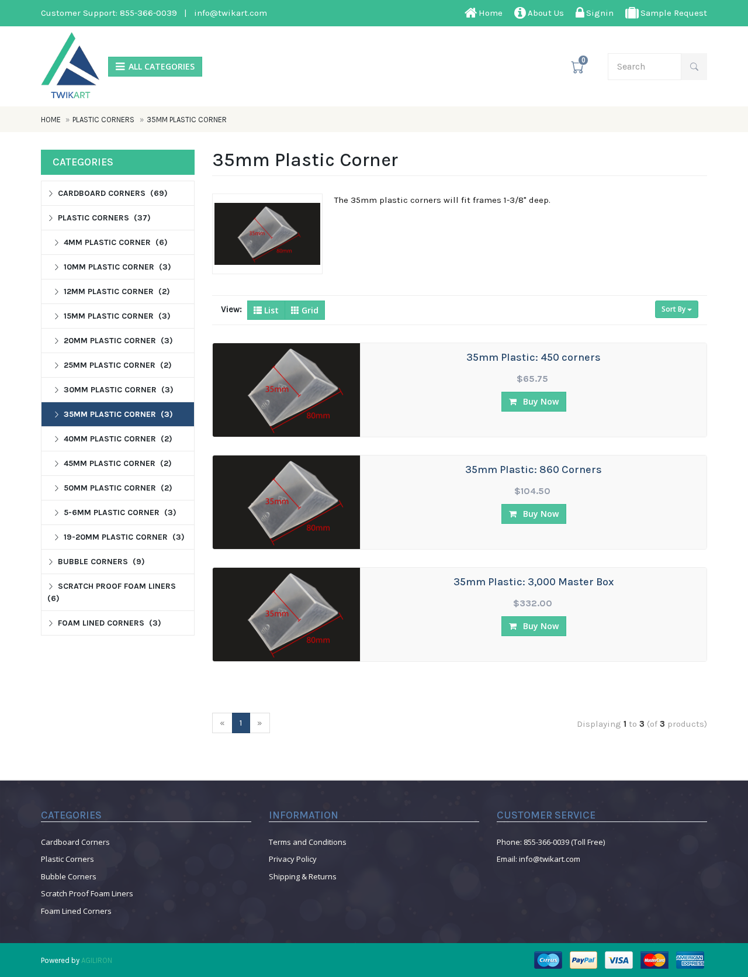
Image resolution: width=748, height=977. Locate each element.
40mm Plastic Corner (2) (118, 439)
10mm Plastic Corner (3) (117, 267)
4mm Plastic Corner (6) (116, 242)
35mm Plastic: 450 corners (533, 358)
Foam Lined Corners (76, 911)
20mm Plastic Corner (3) (118, 341)
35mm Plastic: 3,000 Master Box (533, 582)
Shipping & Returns (303, 876)
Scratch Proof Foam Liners (87, 893)
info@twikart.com (230, 13)
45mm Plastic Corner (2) (118, 463)
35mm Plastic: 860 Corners (533, 470)
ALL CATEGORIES (162, 66)
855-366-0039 (148, 13)
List (270, 310)
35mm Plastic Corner (187, 119)
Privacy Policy (293, 859)
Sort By (674, 309)
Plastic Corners (103, 119)
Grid (308, 310)
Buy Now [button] (540, 401)
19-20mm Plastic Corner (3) (124, 537)
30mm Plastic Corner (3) (119, 390)
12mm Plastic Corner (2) (117, 291)
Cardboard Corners (75, 842)
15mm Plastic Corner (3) (117, 316)
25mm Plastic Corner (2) (118, 365)
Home (52, 119)
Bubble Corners (68, 876)
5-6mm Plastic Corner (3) (120, 512)
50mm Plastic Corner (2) (118, 488)
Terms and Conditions (308, 842)
